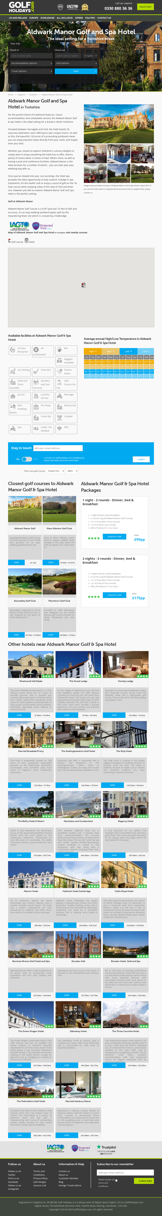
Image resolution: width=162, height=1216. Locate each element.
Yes (36, 459)
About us (63, 1174)
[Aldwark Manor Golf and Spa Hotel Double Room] (95, 153)
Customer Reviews (68, 1178)
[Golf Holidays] (21, 7)
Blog (61, 1181)
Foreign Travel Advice (70, 1185)
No (17, 459)
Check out (60, 50)
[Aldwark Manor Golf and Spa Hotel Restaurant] (142, 153)
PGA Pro (90, 18)
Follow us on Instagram (14, 1187)
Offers (79, 18)
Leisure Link (39, 1185)
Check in (14, 50)
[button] (83, 285)
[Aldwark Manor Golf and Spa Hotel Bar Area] (95, 173)
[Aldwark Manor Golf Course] (118, 173)
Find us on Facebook (13, 1180)
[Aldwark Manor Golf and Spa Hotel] (119, 124)
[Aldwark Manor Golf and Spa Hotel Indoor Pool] (118, 153)
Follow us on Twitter (14, 1173)
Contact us (64, 1171)
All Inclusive (65, 18)
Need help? (146, 6)
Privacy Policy (40, 1178)
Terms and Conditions (39, 1173)
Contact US (104, 18)
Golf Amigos (39, 1181)
